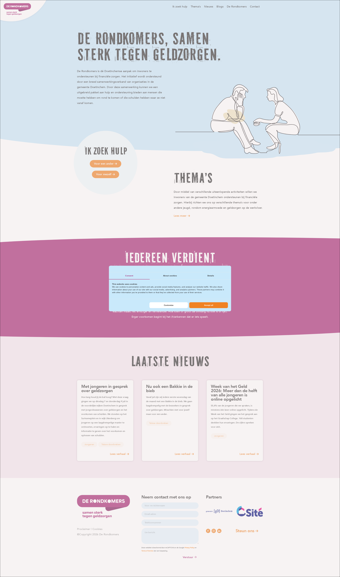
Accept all (208, 305)
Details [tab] (210, 276)
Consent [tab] (129, 276)
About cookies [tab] (170, 276)
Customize (168, 305)
